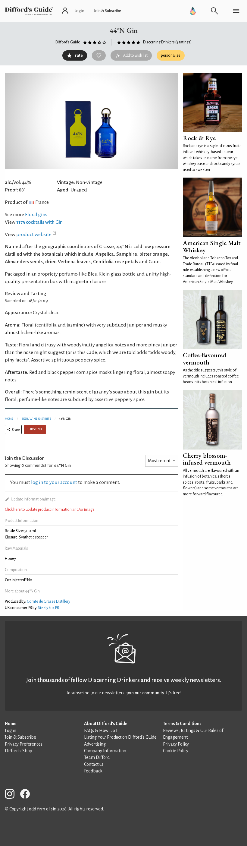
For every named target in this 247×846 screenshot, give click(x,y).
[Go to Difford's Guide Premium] (193, 11)
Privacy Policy (176, 744)
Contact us (93, 764)
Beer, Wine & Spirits (36, 418)
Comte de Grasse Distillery (48, 601)
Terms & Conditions (182, 723)
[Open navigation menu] (236, 11)
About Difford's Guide (105, 723)
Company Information (105, 750)
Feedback (93, 771)
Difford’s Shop (18, 750)
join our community (145, 692)
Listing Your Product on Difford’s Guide (120, 737)
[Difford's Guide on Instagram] (12, 795)
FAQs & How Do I (100, 730)
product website (34, 234)
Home (9, 418)
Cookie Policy (175, 750)
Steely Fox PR (48, 608)
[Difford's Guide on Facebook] (27, 795)
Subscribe (35, 429)
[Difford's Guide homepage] (29, 11)
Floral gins (36, 214)
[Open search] (214, 11)
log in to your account (54, 482)
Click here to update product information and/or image (50, 509)
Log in (10, 730)
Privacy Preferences (23, 744)
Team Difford (97, 757)
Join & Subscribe (20, 737)
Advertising (95, 744)
